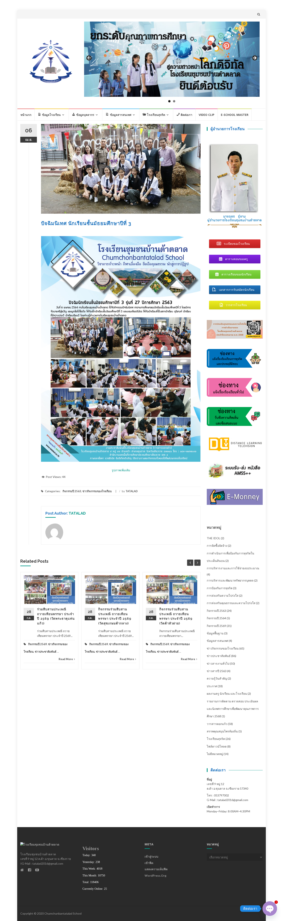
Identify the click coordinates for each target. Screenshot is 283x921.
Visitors (90, 848)
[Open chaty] (269, 908)
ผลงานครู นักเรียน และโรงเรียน (227, 693)
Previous (89, 58)
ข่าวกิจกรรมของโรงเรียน (97, 491)
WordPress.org (155, 875)
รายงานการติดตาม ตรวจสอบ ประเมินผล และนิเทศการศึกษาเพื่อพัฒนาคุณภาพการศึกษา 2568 (233, 708)
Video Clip (206, 115)
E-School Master (234, 115)
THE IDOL (213, 538)
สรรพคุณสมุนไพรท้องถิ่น (222, 731)
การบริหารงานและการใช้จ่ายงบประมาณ (233, 568)
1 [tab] (169, 101)
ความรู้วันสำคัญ (217, 678)
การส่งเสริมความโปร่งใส (222, 595)
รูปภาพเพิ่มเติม (121, 470)
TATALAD (132, 491)
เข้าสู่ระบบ (151, 856)
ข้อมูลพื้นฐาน (215, 633)
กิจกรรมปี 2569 (37, 644)
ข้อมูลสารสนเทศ (217, 640)
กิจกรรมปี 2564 (216, 618)
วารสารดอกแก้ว (217, 724)
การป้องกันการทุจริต (219, 588)
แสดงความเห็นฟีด (156, 869)
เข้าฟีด (149, 863)
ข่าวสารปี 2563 (216, 671)
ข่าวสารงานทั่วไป (218, 663)
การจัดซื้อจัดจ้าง (217, 545)
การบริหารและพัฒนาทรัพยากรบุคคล (230, 580)
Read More (66, 659)
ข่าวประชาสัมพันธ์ (45, 651)
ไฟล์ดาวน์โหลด (217, 746)
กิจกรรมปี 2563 (72, 491)
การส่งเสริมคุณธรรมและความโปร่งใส (231, 603)
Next (254, 58)
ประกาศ (212, 686)
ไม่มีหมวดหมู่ (215, 754)
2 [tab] (174, 101)
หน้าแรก (26, 115)
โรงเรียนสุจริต (216, 738)
